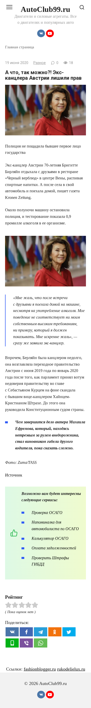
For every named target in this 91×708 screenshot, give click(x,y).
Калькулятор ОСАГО (50, 538)
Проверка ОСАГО (47, 512)
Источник (13, 475)
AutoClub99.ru (45, 9)
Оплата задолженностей (54, 548)
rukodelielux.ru (71, 669)
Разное (39, 63)
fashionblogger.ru (40, 669)
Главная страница (19, 47)
